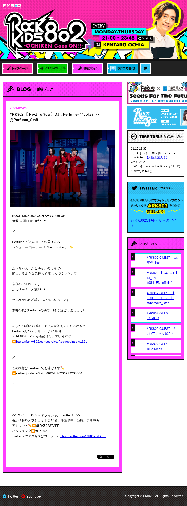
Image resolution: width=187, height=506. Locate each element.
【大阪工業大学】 (157, 157)
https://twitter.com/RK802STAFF (83, 436)
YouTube (33, 496)
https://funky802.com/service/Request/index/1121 (51, 341)
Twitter (13, 496)
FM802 (148, 496)
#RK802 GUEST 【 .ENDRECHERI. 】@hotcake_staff (160, 298)
